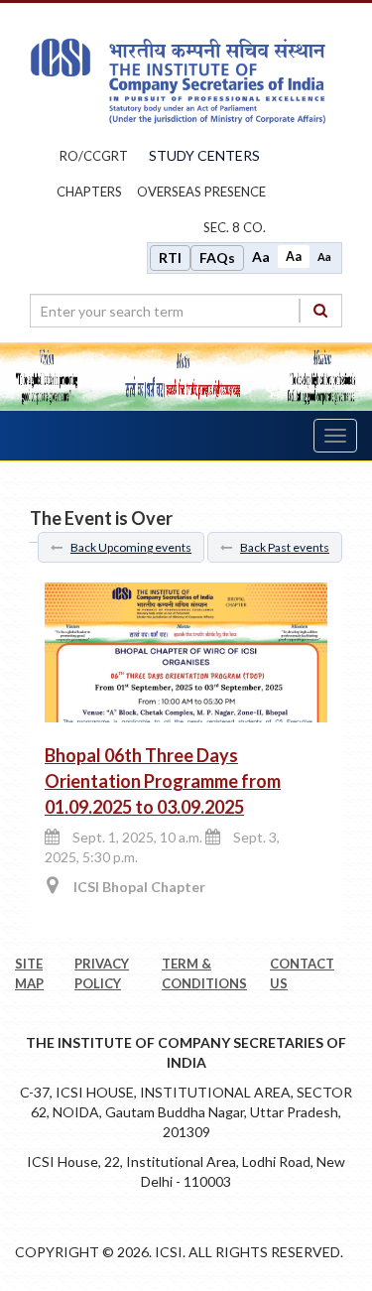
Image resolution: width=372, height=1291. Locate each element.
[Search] (320, 310)
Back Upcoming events (130, 547)
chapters (89, 191)
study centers (204, 155)
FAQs (217, 257)
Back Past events (284, 547)
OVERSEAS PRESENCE (201, 191)
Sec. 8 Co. (234, 227)
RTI (170, 257)
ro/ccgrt (94, 156)
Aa (261, 256)
